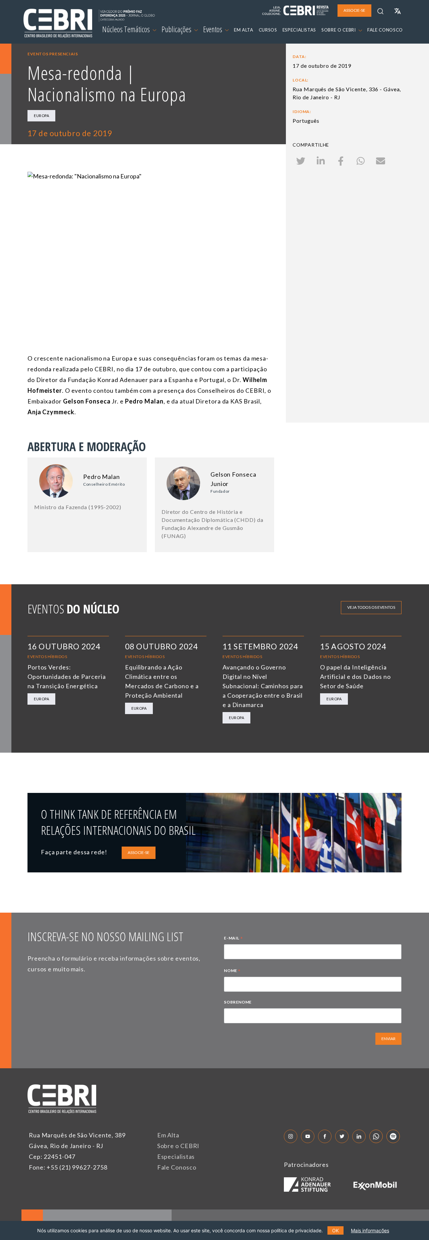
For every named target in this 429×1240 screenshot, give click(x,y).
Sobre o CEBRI (178, 1145)
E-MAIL (233, 938)
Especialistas (176, 1156)
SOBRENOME (237, 1002)
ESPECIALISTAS (299, 30)
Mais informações (370, 1230)
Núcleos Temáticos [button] (126, 29)
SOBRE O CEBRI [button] (339, 30)
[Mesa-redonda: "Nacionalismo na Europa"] (150, 240)
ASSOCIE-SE (138, 852)
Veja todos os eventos (371, 607)
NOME (232, 971)
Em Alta (168, 1135)
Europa (41, 115)
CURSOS (268, 30)
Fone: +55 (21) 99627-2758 (68, 1167)
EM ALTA (243, 30)
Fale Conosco (176, 1167)
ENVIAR (388, 1038)
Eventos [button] (213, 29)
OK (335, 1230)
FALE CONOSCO (385, 30)
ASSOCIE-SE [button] (354, 10)
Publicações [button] (177, 29)
